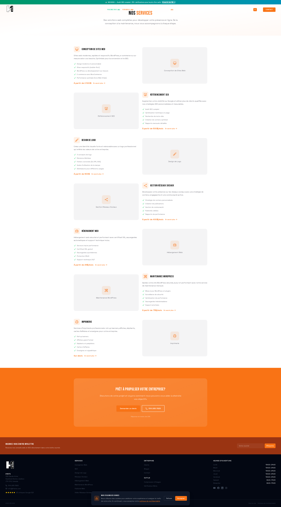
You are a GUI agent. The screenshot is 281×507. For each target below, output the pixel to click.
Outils (178, 10)
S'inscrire (270, 446)
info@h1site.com (14, 489)
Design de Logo (80, 473)
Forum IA (127, 10)
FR (255, 10)
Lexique (168, 10)
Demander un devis (128, 408)
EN (260, 10)
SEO (103, 10)
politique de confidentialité (149, 501)
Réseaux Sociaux (81, 477)
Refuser (169, 498)
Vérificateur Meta (150, 486)
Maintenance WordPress (84, 485)
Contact (269, 10)
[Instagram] (226, 488)
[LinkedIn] (222, 488)
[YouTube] (214, 488)
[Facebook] (218, 488)
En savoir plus (98, 83)
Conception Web (91, 10)
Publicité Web (80, 489)
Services (139, 10)
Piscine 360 (113, 10)
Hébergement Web (82, 481)
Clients (150, 10)
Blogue (159, 10)
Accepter (181, 498)
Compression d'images (152, 482)
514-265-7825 (155, 408)
